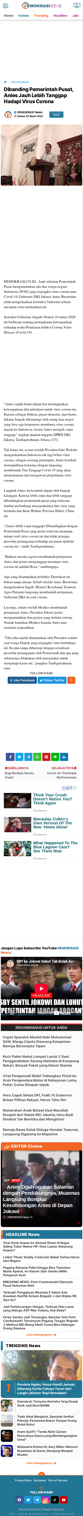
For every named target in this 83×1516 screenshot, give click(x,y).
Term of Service (57, 1480)
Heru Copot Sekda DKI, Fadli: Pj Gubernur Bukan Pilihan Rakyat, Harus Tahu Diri (37, 1097)
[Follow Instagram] (46, 1500)
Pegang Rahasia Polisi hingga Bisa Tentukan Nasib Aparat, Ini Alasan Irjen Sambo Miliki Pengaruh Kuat (37, 1271)
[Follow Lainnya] (71, 680)
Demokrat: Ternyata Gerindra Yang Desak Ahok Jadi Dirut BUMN (47, 1403)
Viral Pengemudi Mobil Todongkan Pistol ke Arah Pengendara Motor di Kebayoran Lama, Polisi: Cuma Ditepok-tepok (40, 1080)
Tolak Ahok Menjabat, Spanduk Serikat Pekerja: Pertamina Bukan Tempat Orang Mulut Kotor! (47, 1420)
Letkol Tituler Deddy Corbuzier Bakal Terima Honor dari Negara (41, 1259)
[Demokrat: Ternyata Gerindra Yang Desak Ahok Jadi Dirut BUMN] (7, 1405)
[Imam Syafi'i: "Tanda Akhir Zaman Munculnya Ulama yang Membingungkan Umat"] (7, 1436)
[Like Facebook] (19, 1500)
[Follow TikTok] (55, 1500)
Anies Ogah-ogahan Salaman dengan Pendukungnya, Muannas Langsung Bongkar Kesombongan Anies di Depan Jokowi (41, 1199)
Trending (41, 16)
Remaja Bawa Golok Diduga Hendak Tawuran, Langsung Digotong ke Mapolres (41, 1132)
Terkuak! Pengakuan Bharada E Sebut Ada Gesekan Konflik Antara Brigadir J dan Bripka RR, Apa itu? (40, 1296)
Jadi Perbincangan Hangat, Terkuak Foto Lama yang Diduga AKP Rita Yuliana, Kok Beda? (38, 1308)
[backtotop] (41, 1475)
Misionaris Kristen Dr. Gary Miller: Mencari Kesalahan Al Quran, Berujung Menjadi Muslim (47, 1451)
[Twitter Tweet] (19, 757)
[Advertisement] (42, 45)
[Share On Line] (55, 757)
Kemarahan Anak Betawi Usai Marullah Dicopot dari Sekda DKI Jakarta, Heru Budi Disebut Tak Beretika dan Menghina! (38, 1114)
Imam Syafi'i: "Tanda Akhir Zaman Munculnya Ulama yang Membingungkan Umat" (47, 1435)
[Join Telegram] (37, 1500)
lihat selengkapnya (39, 1334)
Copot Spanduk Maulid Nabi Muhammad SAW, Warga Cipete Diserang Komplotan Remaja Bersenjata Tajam (37, 1041)
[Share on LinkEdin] (64, 757)
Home (8, 16)
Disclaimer (39, 1480)
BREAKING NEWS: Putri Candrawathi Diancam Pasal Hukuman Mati (38, 1283)
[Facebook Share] (10, 757)
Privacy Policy (23, 1480)
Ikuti (56, 114)
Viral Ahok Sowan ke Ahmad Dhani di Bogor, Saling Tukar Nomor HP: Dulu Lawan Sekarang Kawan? (38, 1246)
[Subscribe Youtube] (64, 1500)
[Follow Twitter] (28, 1500)
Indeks (24, 16)
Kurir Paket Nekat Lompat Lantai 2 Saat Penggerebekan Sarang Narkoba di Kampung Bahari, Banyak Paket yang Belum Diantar (41, 1061)
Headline (60, 16)
